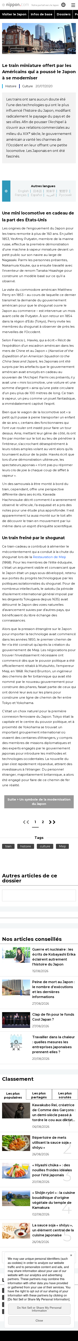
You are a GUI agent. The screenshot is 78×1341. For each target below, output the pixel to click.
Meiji (62, 846)
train (8, 846)
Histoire (10, 86)
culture (45, 846)
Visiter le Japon (14, 14)
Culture (27, 86)
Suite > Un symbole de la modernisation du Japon (39, 802)
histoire (25, 846)
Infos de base (41, 14)
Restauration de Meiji (49, 557)
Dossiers (64, 14)
